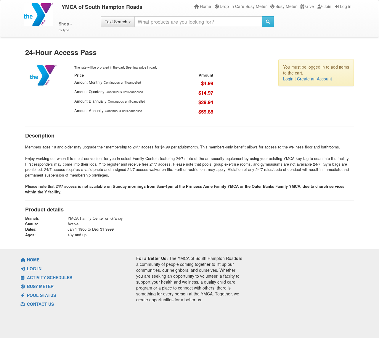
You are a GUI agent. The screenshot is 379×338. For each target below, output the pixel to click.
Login (288, 79)
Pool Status (41, 295)
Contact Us (40, 304)
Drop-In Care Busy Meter (243, 6)
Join (327, 6)
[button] (65, 26)
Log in (345, 6)
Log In (33, 268)
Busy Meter (286, 6)
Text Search (117, 22)
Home (205, 6)
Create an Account (314, 79)
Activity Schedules (49, 277)
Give (309, 6)
